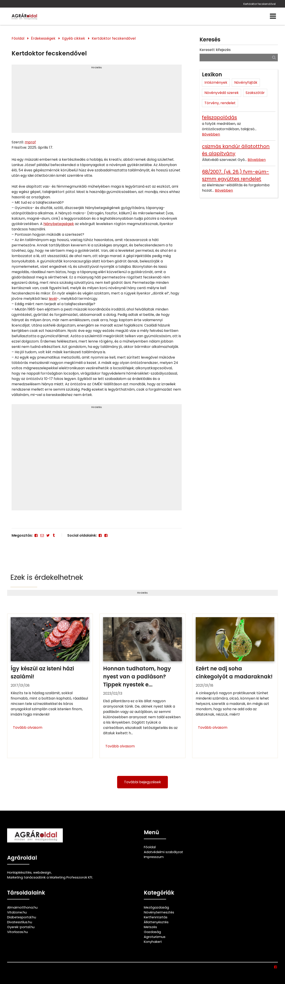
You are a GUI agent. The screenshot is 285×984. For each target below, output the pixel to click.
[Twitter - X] (47, 535)
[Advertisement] (96, 100)
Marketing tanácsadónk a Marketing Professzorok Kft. (50, 877)
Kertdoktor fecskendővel (259, 4)
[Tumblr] (53, 535)
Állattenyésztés (156, 922)
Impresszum (154, 857)
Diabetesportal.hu (21, 917)
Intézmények (215, 82)
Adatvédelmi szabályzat (163, 852)
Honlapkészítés (19, 872)
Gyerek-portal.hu (21, 927)
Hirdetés (96, 67)
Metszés (150, 927)
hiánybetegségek (58, 223)
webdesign (42, 872)
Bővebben (211, 134)
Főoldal (18, 38)
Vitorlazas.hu (17, 932)
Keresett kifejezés (215, 49)
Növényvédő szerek (221, 92)
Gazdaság (152, 932)
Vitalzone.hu (17, 912)
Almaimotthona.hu (22, 907)
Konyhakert (153, 941)
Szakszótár (255, 92)
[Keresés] (274, 57)
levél (53, 298)
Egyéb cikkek (73, 38)
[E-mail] (41, 535)
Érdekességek (43, 38)
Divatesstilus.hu (19, 922)
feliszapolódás (219, 117)
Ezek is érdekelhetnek (46, 577)
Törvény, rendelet (220, 103)
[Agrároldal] (24, 16)
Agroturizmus (154, 937)
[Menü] (273, 16)
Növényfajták (245, 82)
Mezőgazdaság (156, 907)
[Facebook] (36, 535)
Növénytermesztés (159, 912)
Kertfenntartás (155, 917)
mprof (30, 142)
